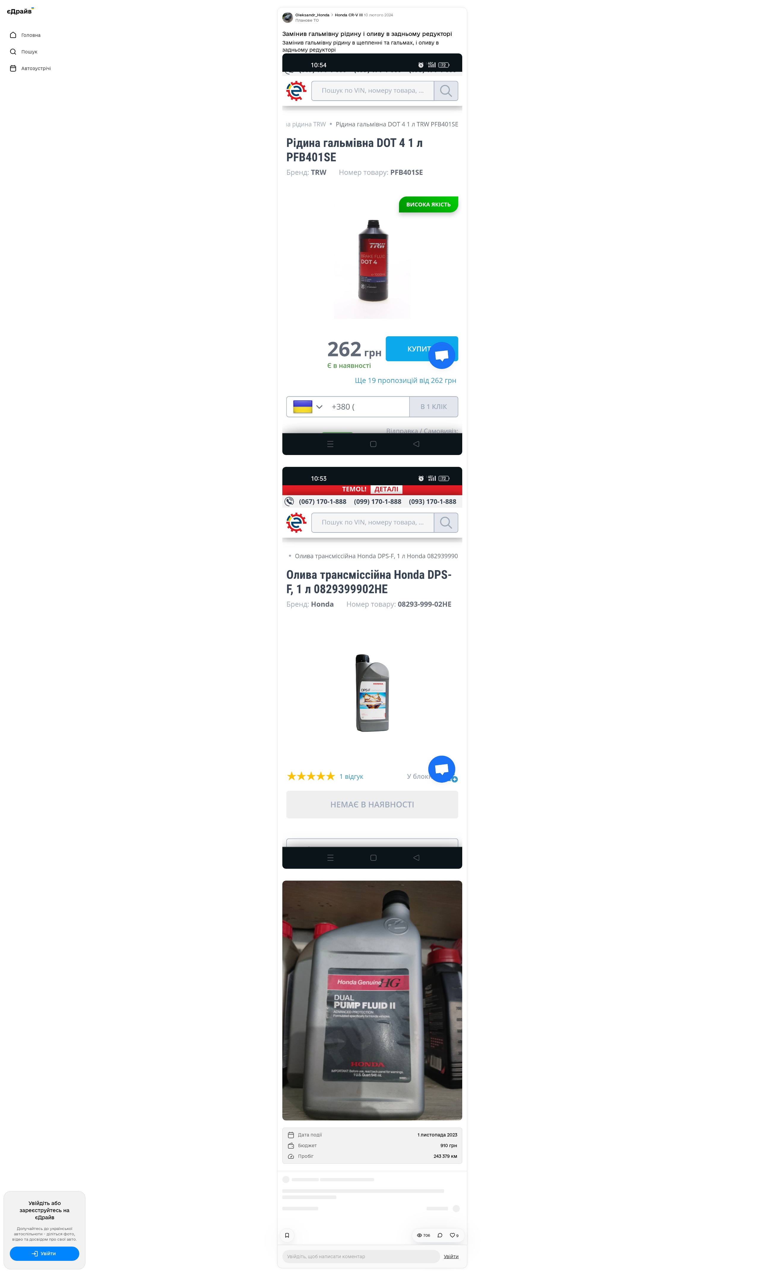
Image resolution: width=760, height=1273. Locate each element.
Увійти (48, 1253)
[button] (307, 20)
